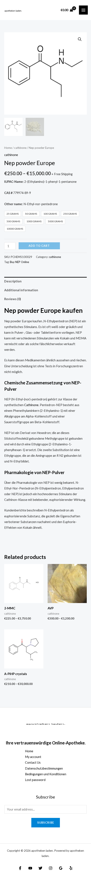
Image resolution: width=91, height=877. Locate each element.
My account (33, 757)
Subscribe (45, 822)
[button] (80, 39)
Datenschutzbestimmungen (44, 768)
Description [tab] (13, 281)
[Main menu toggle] (83, 9)
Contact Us (33, 762)
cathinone (20, 147)
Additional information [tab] (21, 290)
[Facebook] (20, 868)
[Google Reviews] (61, 868)
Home (8, 147)
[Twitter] (40, 868)
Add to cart (39, 245)
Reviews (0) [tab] (12, 299)
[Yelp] (71, 868)
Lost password (35, 780)
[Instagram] (50, 868)
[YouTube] (30, 868)
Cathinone (31, 405)
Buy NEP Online (19, 262)
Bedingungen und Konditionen (45, 774)
